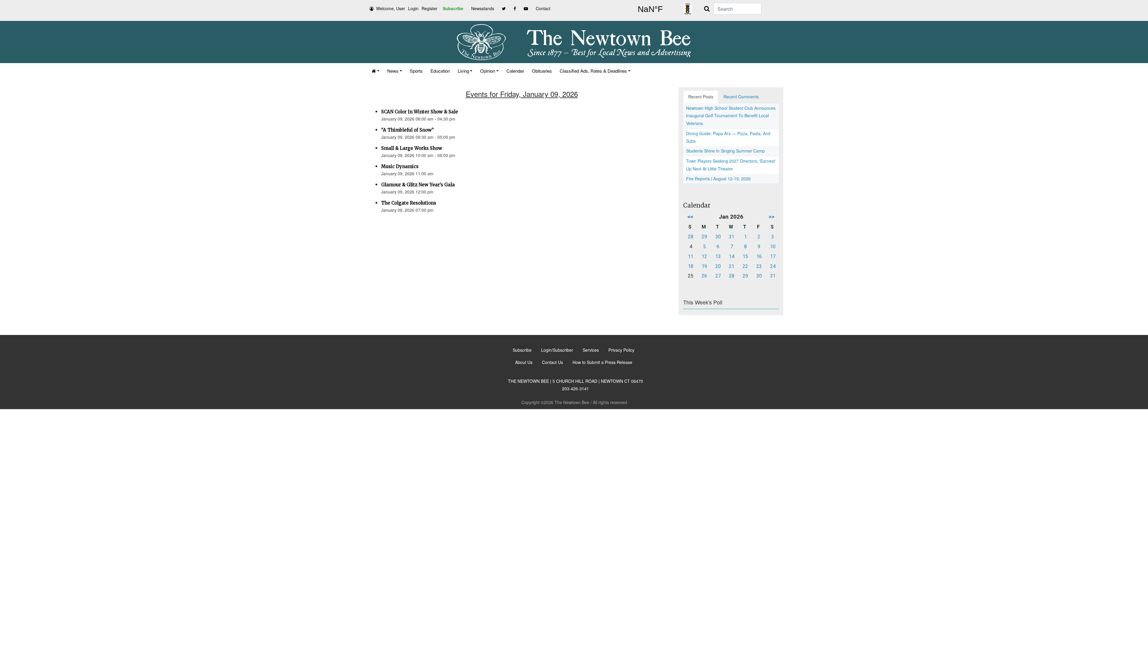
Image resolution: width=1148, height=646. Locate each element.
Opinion (487, 71)
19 (704, 266)
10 (772, 246)
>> (772, 216)
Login (413, 8)
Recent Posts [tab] (700, 97)
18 (690, 266)
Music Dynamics (400, 166)
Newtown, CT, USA (650, 9)
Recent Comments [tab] (741, 97)
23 (759, 266)
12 (704, 256)
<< (690, 216)
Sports (416, 71)
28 (690, 237)
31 (731, 237)
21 (731, 266)
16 (759, 256)
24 (772, 266)
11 (690, 256)
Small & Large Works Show (411, 148)
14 (731, 256)
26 (704, 276)
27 (718, 276)
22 (745, 266)
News (393, 71)
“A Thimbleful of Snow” (407, 130)
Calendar (515, 71)
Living (463, 71)
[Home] (375, 70)
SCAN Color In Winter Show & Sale (419, 112)
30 (718, 237)
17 (772, 256)
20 (718, 266)
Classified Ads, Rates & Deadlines (593, 71)
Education (440, 71)
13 (718, 256)
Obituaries (542, 71)
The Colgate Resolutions (408, 203)
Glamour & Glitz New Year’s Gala (418, 185)
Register (429, 8)
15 (745, 256)
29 (704, 237)
